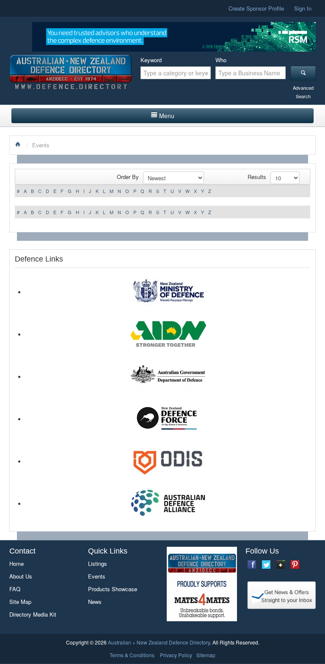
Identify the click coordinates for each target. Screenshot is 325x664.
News (95, 602)
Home (16, 563)
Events (96, 576)
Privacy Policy (176, 654)
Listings (97, 563)
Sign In (302, 8)
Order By (128, 177)
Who (220, 60)
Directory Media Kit (32, 614)
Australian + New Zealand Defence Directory (159, 642)
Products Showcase (112, 589)
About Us (20, 576)
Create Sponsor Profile (256, 8)
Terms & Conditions (132, 654)
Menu (166, 115)
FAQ (14, 589)
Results (257, 177)
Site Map (20, 602)
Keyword (151, 60)
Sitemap (205, 654)
